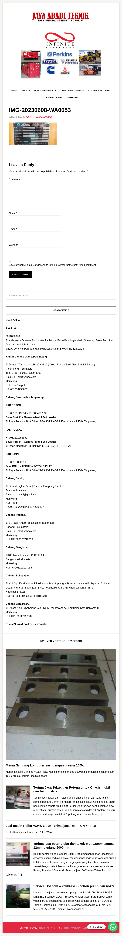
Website (13, 245)
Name (13, 213)
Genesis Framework (71, 927)
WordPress (88, 927)
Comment (15, 179)
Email (13, 229)
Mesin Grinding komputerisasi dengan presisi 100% (45, 765)
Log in (99, 927)
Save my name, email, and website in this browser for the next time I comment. (52, 265)
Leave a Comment (45, 117)
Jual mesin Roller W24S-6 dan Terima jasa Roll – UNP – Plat (51, 825)
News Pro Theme (48, 927)
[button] (113, 927)
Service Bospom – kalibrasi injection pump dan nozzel (74, 886)
